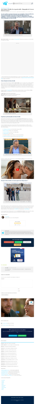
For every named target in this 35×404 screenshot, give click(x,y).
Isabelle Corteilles (21, 11)
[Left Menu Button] (1, 3)
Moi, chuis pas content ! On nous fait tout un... (11, 356)
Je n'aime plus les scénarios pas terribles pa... (10, 346)
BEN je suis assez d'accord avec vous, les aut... (11, 361)
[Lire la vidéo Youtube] (17, 169)
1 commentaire (31, 11)
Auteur (19, 397)
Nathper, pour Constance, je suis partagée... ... (10, 343)
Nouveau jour (3, 375)
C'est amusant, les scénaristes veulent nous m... (11, 351)
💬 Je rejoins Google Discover (22, 335)
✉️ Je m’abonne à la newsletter (12, 335)
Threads (3, 383)
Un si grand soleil (26, 11)
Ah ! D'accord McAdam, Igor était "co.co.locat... (11, 359)
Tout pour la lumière (9, 375)
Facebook (3, 381)
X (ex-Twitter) (3, 380)
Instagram (3, 382)
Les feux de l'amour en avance (4, 374)
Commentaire (2, 278)
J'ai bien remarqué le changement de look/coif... (11, 348)
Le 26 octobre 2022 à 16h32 (12, 267)
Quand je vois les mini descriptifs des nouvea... (11, 354)
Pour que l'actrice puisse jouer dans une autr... (11, 364)
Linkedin (3, 388)
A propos (22, 397)
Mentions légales (13, 397)
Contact (17, 397)
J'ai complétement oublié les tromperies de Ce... (12, 366)
